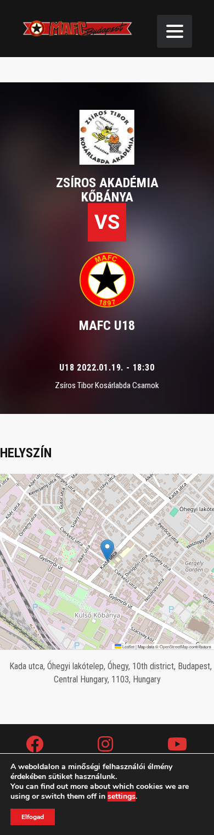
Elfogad (32, 816)
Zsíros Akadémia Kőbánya (107, 190)
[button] (107, 550)
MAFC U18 (107, 325)
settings (122, 797)
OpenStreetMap (174, 646)
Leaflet (127, 646)
